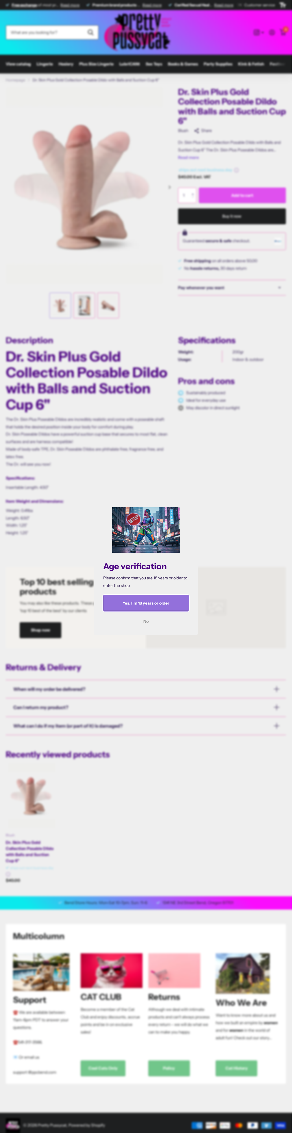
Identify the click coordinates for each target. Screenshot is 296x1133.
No (146, 621)
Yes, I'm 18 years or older (146, 603)
